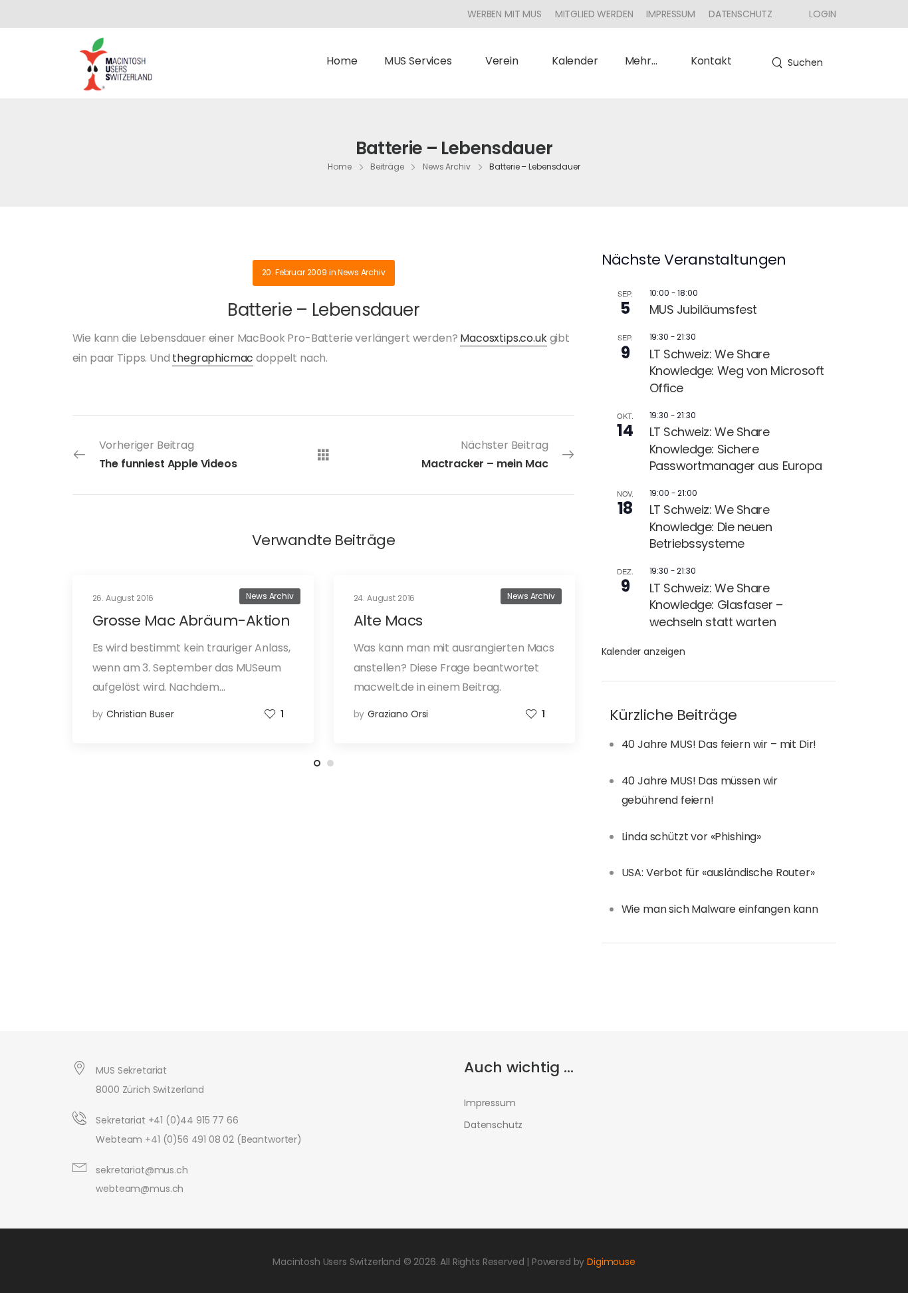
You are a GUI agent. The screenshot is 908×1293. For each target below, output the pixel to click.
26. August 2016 (123, 598)
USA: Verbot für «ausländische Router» (718, 872)
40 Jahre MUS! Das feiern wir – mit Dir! (719, 744)
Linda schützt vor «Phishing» (692, 836)
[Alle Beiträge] (323, 454)
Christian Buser (140, 714)
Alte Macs (388, 620)
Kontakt (711, 60)
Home (341, 60)
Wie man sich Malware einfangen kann (720, 909)
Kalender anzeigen (643, 651)
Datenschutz (740, 14)
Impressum (670, 14)
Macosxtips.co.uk (503, 338)
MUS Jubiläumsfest (703, 309)
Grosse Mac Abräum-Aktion (191, 620)
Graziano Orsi (398, 714)
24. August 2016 (384, 598)
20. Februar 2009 (294, 272)
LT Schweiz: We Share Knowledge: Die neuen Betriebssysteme (710, 526)
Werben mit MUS (504, 14)
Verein (501, 60)
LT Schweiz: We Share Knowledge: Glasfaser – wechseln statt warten (716, 605)
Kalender (575, 60)
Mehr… (641, 60)
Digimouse (611, 1261)
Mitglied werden (594, 14)
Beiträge (386, 166)
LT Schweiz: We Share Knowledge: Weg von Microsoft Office (736, 371)
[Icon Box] (817, 14)
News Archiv (447, 166)
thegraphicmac (212, 358)
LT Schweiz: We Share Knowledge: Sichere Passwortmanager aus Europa (735, 448)
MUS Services (418, 60)
